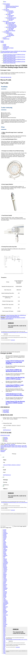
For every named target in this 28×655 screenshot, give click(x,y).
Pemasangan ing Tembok (11, 17)
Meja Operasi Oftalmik (10, 30)
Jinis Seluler (8, 14)
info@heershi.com (7, 429)
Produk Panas (7, 444)
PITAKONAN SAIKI (5, 435)
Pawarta (4, 37)
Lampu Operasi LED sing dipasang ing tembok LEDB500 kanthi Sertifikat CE (13, 318)
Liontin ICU (8, 36)
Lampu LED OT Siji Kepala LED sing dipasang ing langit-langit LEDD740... (15, 362)
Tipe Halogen (11, 12)
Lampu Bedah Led (4, 445)
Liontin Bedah (9, 32)
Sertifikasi (8, 5)
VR (6, 8)
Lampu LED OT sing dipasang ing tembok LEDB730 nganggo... (15, 378)
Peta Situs (13, 444)
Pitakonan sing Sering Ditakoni (12, 6)
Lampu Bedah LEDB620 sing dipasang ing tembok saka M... (14, 370)
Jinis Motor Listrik (12, 24)
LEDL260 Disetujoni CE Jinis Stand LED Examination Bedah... (15, 394)
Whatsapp (3, 451)
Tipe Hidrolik (11, 28)
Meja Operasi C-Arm (19, 445)
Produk (4, 45)
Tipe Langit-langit (9, 10)
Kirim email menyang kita (6, 77)
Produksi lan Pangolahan (11, 7)
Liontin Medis (6, 31)
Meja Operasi (6, 21)
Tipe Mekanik (11, 35)
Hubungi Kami (6, 38)
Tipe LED (10, 13)
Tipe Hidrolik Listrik (12, 25)
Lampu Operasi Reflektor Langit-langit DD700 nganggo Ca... (15, 385)
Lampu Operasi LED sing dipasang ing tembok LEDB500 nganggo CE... (15, 403)
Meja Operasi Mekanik (10, 22)
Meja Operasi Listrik (10, 23)
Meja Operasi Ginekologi (11, 27)
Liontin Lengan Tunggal (16, 446)
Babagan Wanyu (6, 3)
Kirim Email (3, 450)
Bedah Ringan (12, 445)
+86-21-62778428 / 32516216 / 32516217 (12, 464)
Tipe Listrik (10, 29)
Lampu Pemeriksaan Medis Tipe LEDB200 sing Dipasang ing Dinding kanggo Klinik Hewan (13, 316)
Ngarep (4, 44)
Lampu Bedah (6, 9)
